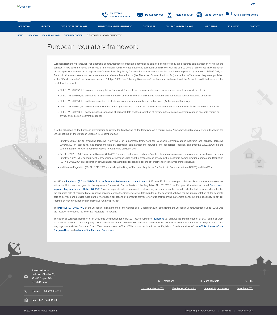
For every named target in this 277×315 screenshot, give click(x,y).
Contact (255, 26)
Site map (226, 310)
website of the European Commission (95, 230)
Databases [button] (149, 26)
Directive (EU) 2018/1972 (71, 207)
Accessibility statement (216, 288)
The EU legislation (73, 35)
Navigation (32, 35)
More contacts (211, 280)
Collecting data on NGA (179, 26)
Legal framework (51, 35)
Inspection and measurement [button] (115, 26)
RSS (251, 280)
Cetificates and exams (74, 26)
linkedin (236, 4)
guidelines (159, 218)
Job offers (210, 26)
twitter (231, 4)
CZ (253, 4)
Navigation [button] (23, 26)
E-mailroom (168, 280)
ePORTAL (45, 26)
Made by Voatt (245, 310)
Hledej (244, 4)
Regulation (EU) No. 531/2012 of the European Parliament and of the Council (107, 181)
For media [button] (233, 26)
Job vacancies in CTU (152, 288)
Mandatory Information (184, 288)
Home (20, 35)
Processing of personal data (200, 310)
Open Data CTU (245, 288)
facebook (225, 4)
